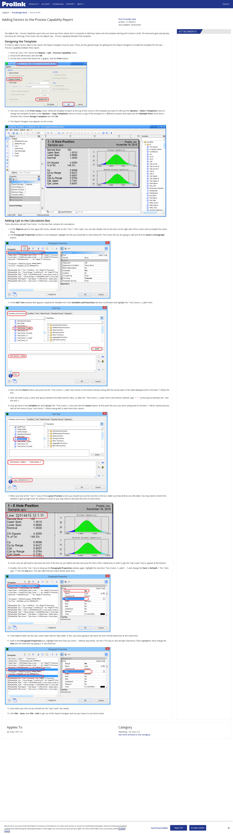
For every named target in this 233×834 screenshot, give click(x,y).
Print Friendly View (127, 19)
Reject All (178, 827)
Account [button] (45, 4)
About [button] (80, 4)
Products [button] (33, 4)
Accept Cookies (197, 827)
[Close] (229, 828)
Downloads (58, 4)
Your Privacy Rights (159, 827)
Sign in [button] (225, 4)
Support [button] (70, 4)
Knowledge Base (19, 12)
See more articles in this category (134, 734)
